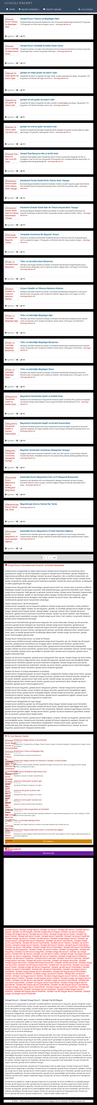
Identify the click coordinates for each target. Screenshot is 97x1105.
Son (54, 558)
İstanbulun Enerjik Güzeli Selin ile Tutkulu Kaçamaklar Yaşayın (49, 207)
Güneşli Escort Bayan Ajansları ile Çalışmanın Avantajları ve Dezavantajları (40, 761)
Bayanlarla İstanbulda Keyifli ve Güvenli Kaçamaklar (45, 423)
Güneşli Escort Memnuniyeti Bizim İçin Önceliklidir (31, 809)
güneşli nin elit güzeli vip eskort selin (37, 99)
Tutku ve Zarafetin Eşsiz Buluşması (36, 261)
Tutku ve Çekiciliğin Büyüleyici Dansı (37, 369)
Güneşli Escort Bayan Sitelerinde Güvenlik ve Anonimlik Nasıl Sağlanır (38, 830)
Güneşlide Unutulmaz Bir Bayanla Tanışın (39, 234)
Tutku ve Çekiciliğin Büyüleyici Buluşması (39, 342)
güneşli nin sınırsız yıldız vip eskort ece (38, 126)
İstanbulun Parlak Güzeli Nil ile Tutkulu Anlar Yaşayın (44, 180)
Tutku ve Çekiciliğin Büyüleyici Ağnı (36, 315)
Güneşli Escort (18, 3)
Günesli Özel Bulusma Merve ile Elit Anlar (39, 153)
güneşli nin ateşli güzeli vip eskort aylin (38, 72)
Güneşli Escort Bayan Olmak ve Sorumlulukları (30, 740)
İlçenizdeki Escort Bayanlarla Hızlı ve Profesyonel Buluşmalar (49, 477)
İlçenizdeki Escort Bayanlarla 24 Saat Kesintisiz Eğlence (46, 531)
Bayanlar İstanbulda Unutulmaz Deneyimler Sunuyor (45, 450)
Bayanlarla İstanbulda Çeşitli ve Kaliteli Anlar (41, 396)
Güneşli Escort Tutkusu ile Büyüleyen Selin (39, 18)
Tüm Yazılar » (48, 841)
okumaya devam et (63, 24)
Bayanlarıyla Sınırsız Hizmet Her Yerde (38, 504)
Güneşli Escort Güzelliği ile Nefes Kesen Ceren (41, 45)
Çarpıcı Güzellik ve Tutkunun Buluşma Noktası (41, 288)
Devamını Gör (48, 853)
